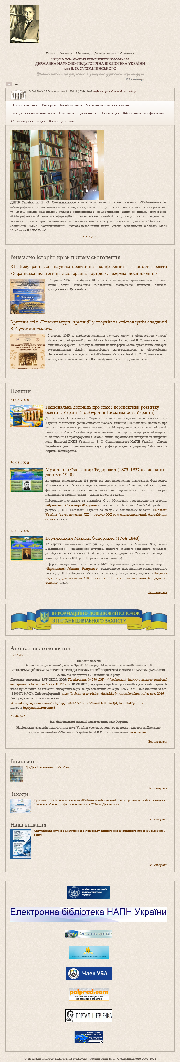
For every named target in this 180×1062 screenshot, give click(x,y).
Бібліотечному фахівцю (143, 113)
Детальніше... (139, 732)
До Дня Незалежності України (47, 767)
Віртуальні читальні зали (33, 113)
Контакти (66, 53)
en (16, 84)
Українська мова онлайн (107, 105)
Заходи (19, 794)
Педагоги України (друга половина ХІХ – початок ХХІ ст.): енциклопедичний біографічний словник (106, 514)
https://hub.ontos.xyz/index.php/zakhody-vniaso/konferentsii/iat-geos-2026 (113, 693)
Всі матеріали (157, 592)
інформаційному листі (39, 707)
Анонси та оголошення (40, 648)
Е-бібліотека (71, 105)
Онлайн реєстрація (28, 121)
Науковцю (109, 113)
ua (9, 84)
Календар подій (63, 121)
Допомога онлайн (105, 53)
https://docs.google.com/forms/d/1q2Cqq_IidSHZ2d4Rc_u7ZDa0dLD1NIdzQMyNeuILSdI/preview (77, 703)
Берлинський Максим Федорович (72, 568)
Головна (51, 53)
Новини (20, 391)
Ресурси (49, 105)
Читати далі (88, 236)
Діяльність (87, 113)
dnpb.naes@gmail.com (106, 91)
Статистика (127, 53)
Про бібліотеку (24, 105)
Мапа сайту (83, 53)
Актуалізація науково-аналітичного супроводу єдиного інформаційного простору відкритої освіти (99, 832)
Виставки (22, 761)
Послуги (66, 113)
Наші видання (28, 824)
